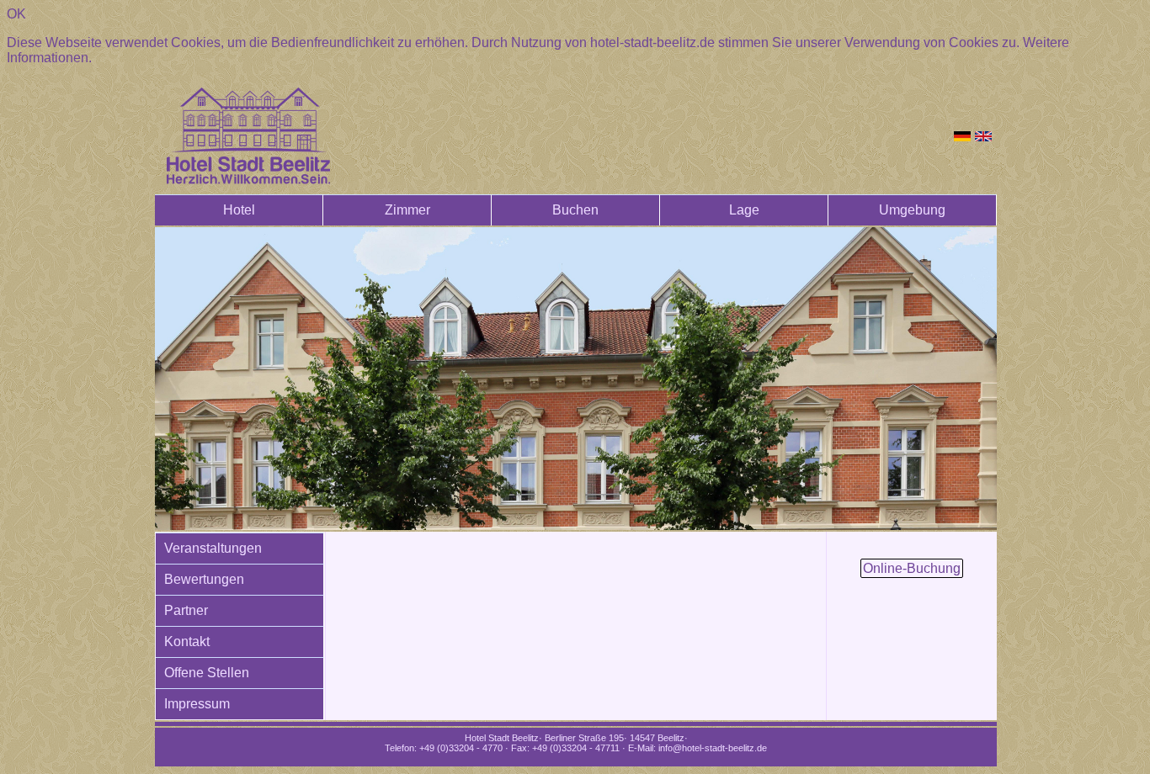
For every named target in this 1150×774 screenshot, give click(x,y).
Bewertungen (204, 579)
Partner (186, 610)
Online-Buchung (912, 568)
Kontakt (187, 641)
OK (16, 14)
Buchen (575, 210)
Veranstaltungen (213, 548)
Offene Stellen (206, 672)
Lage (744, 210)
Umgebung (912, 210)
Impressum (197, 704)
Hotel (239, 210)
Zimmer (407, 210)
